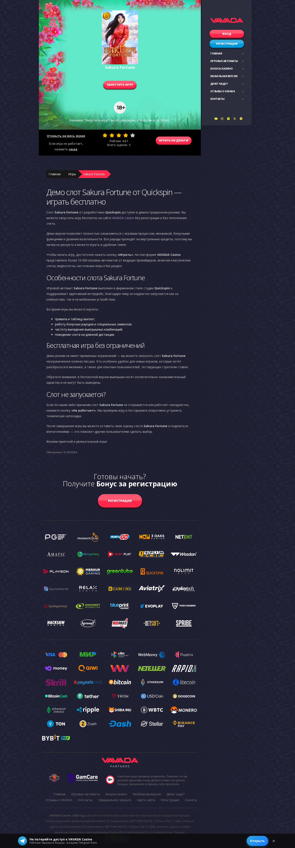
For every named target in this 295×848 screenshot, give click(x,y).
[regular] (118, 135)
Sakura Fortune (94, 174)
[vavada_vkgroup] (228, 119)
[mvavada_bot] (241, 119)
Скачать (191, 800)
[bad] (105, 135)
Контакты (217, 99)
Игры (72, 174)
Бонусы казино (221, 68)
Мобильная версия (224, 76)
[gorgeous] (132, 135)
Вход (226, 34)
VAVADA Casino (123, 218)
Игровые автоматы (224, 61)
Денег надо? (219, 84)
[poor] (111, 135)
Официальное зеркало (114, 800)
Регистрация (227, 44)
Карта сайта (146, 800)
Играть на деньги (173, 140)
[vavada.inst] (222, 119)
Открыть (257, 841)
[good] (125, 135)
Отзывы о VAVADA (222, 91)
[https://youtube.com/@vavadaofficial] (216, 119)
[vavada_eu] (235, 119)
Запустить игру (120, 85)
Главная (216, 53)
